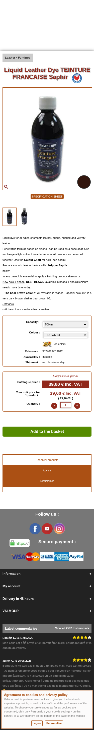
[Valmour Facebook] (35, 529)
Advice (47, 470)
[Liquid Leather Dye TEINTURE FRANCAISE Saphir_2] (24, 216)
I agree (37, 723)
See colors (59, 343)
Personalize (54, 723)
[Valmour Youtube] (47, 529)
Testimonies (47, 480)
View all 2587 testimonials (72, 628)
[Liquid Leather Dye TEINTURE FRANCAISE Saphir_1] (10, 217)
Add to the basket (47, 431)
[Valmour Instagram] (59, 529)
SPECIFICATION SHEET (47, 196)
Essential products (47, 459)
